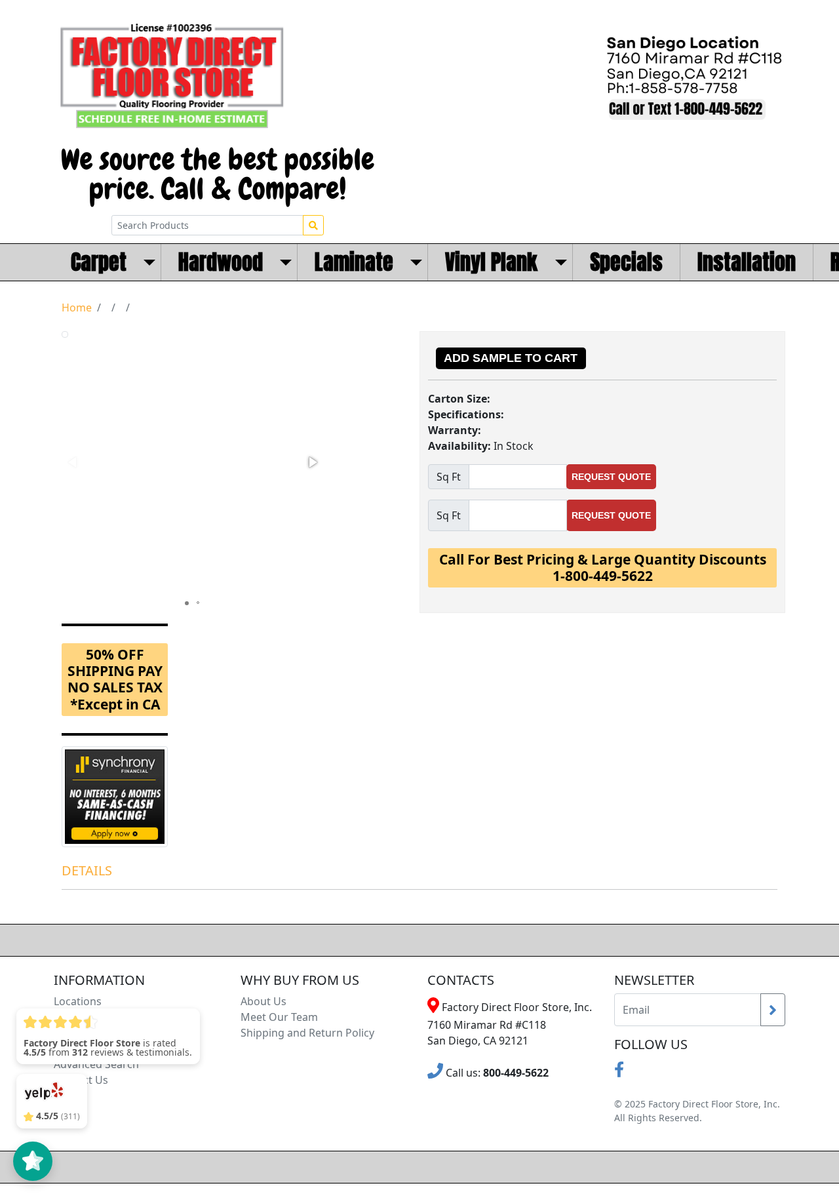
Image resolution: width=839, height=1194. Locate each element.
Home (77, 307)
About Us (263, 1001)
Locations (78, 1001)
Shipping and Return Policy (307, 1032)
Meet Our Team (279, 1017)
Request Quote (611, 476)
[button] (312, 462)
